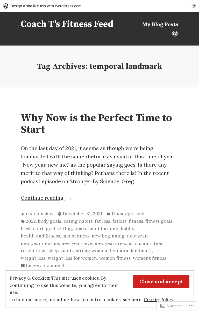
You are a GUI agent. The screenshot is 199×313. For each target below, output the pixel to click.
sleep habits (60, 251)
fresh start (32, 229)
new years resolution (117, 243)
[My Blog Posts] (175, 33)
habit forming (103, 229)
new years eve (76, 243)
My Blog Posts (160, 24)
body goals (49, 221)
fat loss (102, 221)
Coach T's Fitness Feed (67, 24)
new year (137, 236)
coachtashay (39, 214)
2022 (31, 221)
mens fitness (75, 236)
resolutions (33, 251)
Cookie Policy (158, 299)
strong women (91, 251)
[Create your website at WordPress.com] (99, 6)
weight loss (33, 258)
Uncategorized (128, 214)
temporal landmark (131, 251)
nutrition (152, 243)
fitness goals (158, 221)
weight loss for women (72, 258)
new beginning (108, 236)
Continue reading (43, 198)
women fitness (115, 258)
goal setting (59, 229)
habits (127, 229)
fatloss (119, 221)
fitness (136, 221)
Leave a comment (45, 265)
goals (80, 229)
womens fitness (149, 258)
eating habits (78, 221)
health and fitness (40, 236)
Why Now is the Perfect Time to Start (96, 123)
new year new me (40, 243)
